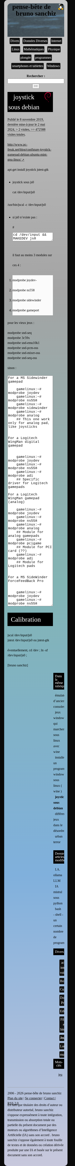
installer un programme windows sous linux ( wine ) (60, 774)
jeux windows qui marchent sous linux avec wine (59, 732)
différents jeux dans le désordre (60, 822)
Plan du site (15, 1098)
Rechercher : (36, 76)
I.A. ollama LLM (57, 875)
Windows (53, 66)
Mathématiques (34, 49)
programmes (43, 57)
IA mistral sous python (57, 895)
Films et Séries (64, 1024)
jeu (60, 1074)
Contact (49, 1098)
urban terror (57, 839)
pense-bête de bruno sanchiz (34, 10)
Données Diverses (35, 41)
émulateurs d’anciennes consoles (61, 701)
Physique (54, 49)
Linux (16, 49)
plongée (25, 57)
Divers (14, 41)
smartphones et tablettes (27, 66)
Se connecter (33, 1098)
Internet (56, 41)
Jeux (63, 1038)
